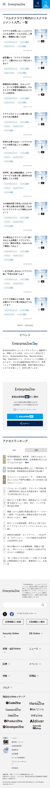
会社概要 (15, 753)
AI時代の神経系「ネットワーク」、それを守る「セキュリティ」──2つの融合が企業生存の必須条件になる (26, 537)
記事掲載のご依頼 (13, 621)
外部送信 (15, 768)
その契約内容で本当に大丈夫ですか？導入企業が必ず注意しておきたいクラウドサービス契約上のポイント (17, 208)
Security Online (11, 633)
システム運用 (24, 42)
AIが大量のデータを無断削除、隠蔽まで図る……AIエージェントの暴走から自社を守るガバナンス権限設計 (26, 549)
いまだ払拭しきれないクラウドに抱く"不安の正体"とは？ (17, 272)
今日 (14, 450)
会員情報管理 (17, 746)
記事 (5, 663)
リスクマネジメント (10, 42)
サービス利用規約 (18, 757)
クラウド (7, 126)
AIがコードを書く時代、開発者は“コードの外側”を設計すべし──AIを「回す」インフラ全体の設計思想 (27, 502)
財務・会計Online (12, 648)
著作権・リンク (17, 742)
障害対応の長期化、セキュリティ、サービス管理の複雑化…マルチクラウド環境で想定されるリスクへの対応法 (17, 88)
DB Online (34, 633)
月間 (36, 450)
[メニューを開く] (4, 4)
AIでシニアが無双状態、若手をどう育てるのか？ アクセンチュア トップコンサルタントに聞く (27, 526)
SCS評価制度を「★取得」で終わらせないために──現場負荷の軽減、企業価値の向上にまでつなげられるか (27, 459)
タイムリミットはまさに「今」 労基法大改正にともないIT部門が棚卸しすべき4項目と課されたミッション (27, 479)
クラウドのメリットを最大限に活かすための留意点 (17, 115)
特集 (5, 675)
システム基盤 (22, 46)
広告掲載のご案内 (37, 621)
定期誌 (32, 675)
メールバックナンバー (26, 409)
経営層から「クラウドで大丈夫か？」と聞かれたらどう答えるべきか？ (17, 60)
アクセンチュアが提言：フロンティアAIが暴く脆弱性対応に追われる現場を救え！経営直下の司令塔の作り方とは (26, 491)
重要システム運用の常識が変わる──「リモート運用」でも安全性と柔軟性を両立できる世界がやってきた (27, 514)
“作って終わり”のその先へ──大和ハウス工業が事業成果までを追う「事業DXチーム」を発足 (27, 560)
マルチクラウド (9, 46)
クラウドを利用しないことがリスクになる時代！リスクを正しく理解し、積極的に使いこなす (17, 33)
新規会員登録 (26, 416)
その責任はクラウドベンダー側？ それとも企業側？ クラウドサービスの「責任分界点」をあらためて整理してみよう (17, 241)
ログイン (26, 423)
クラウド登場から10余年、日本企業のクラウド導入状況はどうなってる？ (17, 301)
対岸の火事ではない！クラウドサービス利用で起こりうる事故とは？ (17, 144)
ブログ (6, 687)
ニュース (33, 648)
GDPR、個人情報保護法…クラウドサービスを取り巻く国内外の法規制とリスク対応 (17, 175)
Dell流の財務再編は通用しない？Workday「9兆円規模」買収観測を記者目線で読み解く (27, 469)
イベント (33, 663)
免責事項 (15, 749)
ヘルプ (14, 738)
